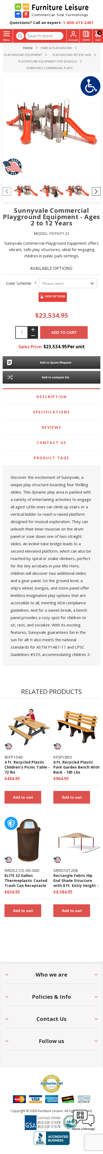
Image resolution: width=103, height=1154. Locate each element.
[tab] (52, 396)
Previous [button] (7, 191)
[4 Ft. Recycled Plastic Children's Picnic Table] (28, 727)
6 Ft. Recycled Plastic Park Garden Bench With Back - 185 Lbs (76, 767)
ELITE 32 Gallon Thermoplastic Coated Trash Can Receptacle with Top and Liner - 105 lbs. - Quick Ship (27, 885)
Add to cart (64, 332)
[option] (26, 191)
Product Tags (51, 457)
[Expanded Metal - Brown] (28, 840)
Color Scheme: (19, 283)
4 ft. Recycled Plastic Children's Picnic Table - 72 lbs (27, 767)
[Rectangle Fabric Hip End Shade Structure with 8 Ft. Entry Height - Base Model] (76, 840)
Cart (99, 33)
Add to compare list (55, 377)
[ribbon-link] (8, 746)
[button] (83, 1130)
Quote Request (86, 36)
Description (51, 396)
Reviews (51, 427)
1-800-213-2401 (78, 22)
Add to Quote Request (55, 362)
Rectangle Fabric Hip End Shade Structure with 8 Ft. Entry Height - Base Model (76, 883)
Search (20, 36)
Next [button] (96, 191)
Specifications (51, 411)
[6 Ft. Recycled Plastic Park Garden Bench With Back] (76, 727)
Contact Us (51, 442)
